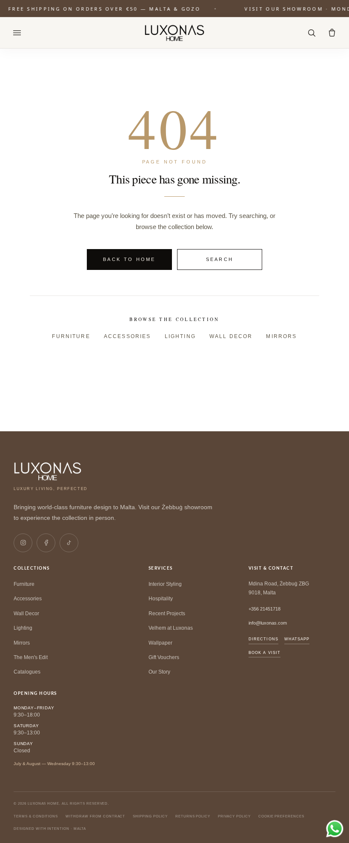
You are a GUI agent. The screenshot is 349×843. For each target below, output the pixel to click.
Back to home (129, 259)
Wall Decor (231, 336)
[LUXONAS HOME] (174, 33)
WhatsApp (297, 639)
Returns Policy (192, 816)
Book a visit (264, 653)
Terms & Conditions (36, 816)
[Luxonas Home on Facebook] (46, 542)
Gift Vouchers (164, 657)
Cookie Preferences (281, 816)
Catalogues (27, 672)
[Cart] (332, 32)
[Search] (311, 32)
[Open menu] (17, 32)
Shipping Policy (150, 816)
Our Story (159, 672)
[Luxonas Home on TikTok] (69, 542)
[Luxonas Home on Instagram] (23, 542)
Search (220, 259)
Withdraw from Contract (95, 816)
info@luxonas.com (268, 622)
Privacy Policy (234, 816)
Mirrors (281, 336)
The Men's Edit (31, 657)
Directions (263, 639)
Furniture (71, 336)
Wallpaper (160, 643)
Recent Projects (167, 613)
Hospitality (161, 599)
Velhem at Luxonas (171, 628)
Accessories (127, 336)
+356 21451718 (264, 608)
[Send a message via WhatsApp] (335, 829)
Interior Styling (165, 584)
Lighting (180, 336)
